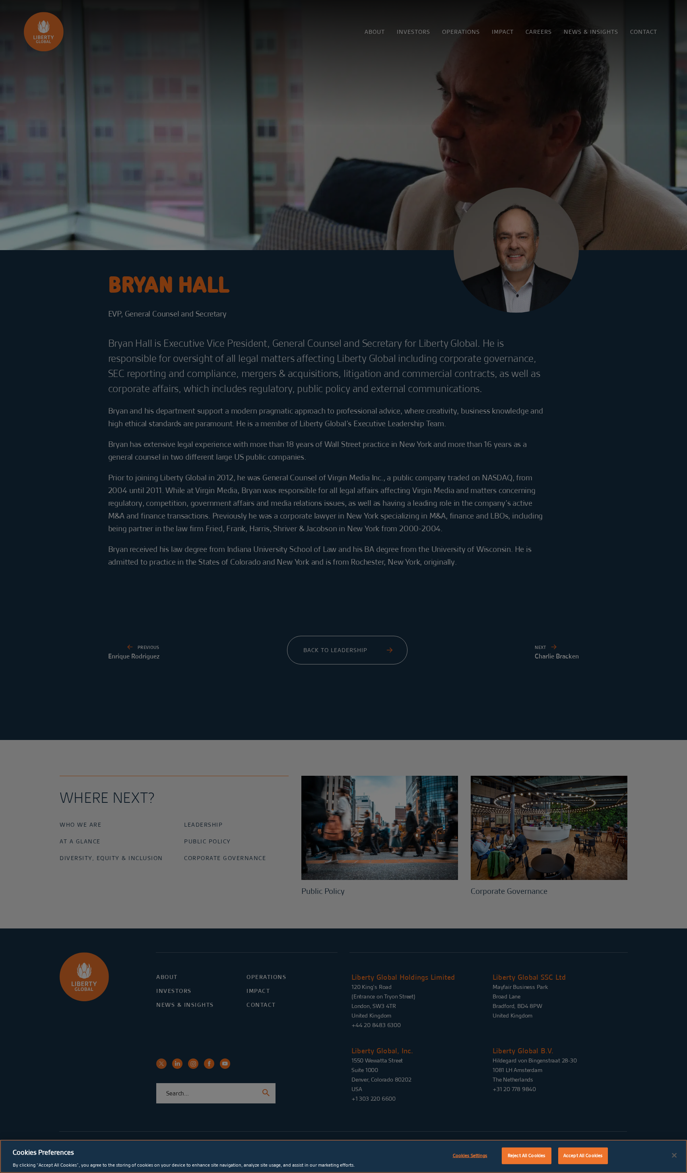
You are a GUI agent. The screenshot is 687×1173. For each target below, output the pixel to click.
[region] (343, 1156)
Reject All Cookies (526, 1155)
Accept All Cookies (582, 1155)
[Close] (674, 1155)
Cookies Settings (470, 1155)
